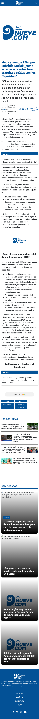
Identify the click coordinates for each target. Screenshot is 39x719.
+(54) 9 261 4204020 (6, 685)
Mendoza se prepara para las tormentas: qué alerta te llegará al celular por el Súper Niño (13, 426)
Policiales (19, 701)
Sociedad (19, 694)
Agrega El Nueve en (32, 109)
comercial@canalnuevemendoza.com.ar (23, 683)
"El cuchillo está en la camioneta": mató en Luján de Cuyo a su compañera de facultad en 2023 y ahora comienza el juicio (25, 437)
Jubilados (21, 401)
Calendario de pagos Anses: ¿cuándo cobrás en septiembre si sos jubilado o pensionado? (18, 380)
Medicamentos (7, 404)
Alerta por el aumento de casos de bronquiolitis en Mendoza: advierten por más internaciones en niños (25, 461)
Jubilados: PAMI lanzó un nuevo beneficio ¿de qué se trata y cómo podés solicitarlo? (19, 160)
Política (19, 697)
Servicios (21, 408)
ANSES (7, 401)
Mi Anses (21, 404)
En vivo (19, 705)
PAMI (7, 408)
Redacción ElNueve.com (12, 106)
